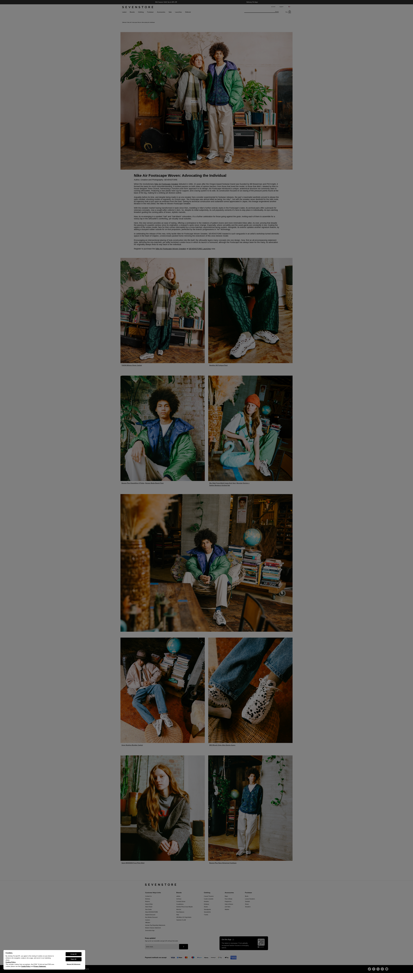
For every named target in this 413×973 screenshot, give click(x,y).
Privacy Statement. (40, 966)
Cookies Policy (11, 962)
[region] (44, 960)
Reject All (73, 959)
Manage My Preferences (73, 964)
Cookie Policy (25, 966)
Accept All (73, 954)
